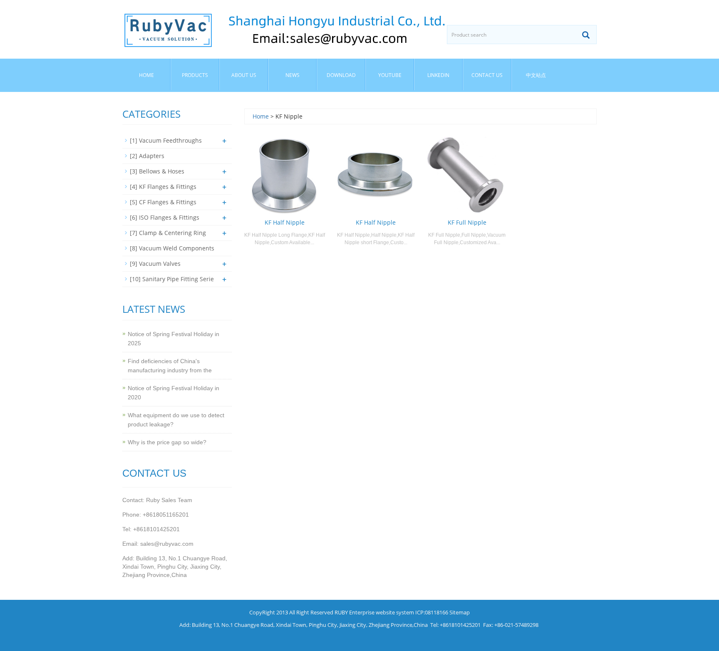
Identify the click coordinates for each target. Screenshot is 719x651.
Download (341, 75)
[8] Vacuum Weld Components (172, 248)
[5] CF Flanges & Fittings (163, 202)
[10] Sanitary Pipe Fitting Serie (172, 279)
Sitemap (459, 612)
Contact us (487, 75)
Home (146, 75)
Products (195, 75)
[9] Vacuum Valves (155, 263)
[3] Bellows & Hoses (157, 171)
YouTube (390, 75)
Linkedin (438, 75)
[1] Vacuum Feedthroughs (166, 140)
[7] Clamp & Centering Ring (168, 233)
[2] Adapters (147, 156)
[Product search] (585, 35)
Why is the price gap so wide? (167, 442)
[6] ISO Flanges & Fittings (164, 217)
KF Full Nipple (467, 222)
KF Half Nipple (285, 222)
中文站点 (536, 75)
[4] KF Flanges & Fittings (163, 187)
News (292, 75)
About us (243, 75)
